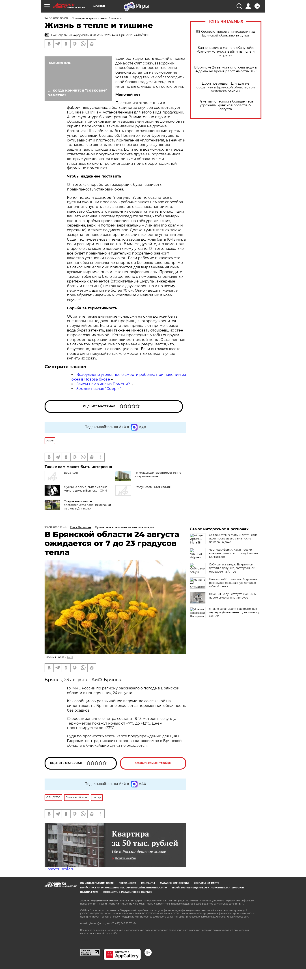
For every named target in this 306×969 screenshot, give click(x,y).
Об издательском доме (97, 883)
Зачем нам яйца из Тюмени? (103, 384)
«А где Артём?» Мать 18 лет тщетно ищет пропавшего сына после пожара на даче (233, 538)
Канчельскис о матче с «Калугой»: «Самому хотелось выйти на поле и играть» (225, 51)
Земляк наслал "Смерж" (98, 389)
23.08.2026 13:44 (56, 527)
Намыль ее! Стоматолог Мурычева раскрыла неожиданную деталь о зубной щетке (233, 583)
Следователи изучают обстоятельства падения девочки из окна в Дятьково (87, 505)
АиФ (70, 657)
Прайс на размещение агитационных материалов (208, 887)
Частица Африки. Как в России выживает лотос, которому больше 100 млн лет (233, 553)
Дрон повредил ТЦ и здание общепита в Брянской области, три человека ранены (225, 87)
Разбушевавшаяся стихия (152, 487)
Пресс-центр (127, 883)
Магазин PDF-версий (174, 883)
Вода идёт (71, 472)
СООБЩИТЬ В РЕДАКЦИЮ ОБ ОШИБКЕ (127, 892)
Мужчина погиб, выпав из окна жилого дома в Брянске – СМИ (85, 488)
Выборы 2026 (89, 892)
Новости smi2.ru (59, 869)
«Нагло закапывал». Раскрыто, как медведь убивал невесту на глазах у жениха (234, 612)
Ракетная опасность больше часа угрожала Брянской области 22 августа (225, 105)
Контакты (148, 883)
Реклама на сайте (206, 883)
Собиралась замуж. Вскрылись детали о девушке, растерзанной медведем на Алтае (232, 568)
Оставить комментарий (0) (153, 763)
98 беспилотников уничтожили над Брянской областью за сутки (225, 33)
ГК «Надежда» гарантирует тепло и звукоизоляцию (158, 474)
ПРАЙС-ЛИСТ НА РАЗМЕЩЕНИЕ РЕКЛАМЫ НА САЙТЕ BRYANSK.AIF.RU (123, 887)
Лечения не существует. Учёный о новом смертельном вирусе (232, 595)
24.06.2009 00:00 (56, 18)
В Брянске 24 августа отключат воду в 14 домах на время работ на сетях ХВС (225, 69)
